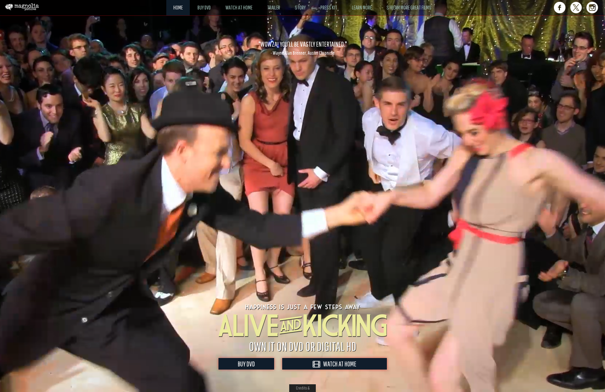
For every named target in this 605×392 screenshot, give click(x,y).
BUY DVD (246, 364)
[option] (302, 48)
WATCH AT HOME (338, 364)
